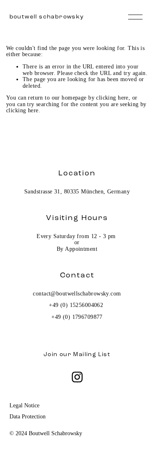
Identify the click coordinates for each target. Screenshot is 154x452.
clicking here (112, 97)
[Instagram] (77, 377)
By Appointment (77, 249)
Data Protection (27, 416)
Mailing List (91, 354)
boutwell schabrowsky (46, 16)
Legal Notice (24, 405)
